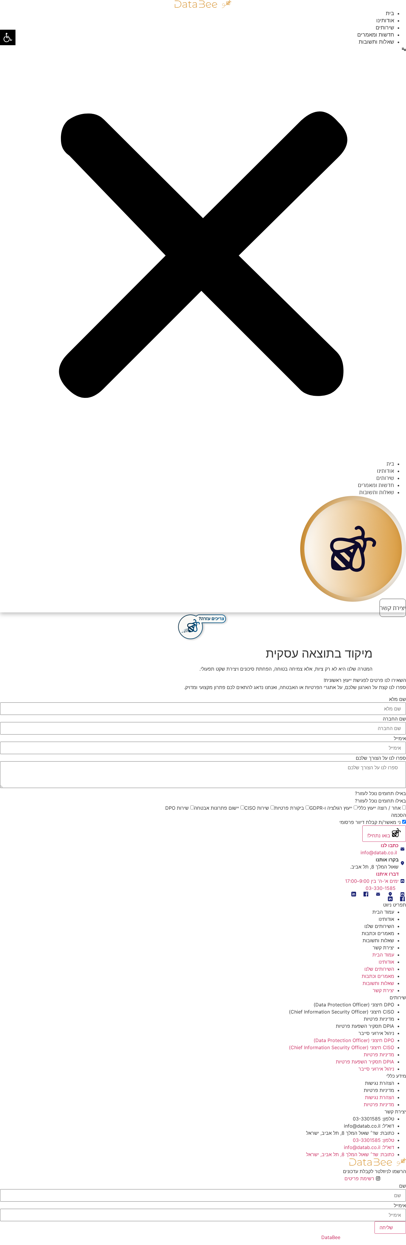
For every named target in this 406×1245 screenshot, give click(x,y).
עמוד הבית (383, 912)
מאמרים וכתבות (378, 933)
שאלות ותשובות (376, 42)
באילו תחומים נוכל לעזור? (380, 800)
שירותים (385, 27)
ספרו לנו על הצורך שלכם (381, 758)
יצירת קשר (383, 948)
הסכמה (398, 815)
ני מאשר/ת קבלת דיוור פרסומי (370, 822)
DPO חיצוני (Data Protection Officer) (354, 1005)
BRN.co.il (279, 1237)
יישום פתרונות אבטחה (216, 808)
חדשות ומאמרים (375, 34)
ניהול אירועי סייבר (376, 1033)
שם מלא (397, 699)
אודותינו (385, 20)
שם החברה (394, 718)
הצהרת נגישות (379, 1083)
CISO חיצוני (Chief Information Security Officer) (341, 1012)
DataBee (330, 1237)
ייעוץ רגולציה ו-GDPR (330, 808)
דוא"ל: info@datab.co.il (369, 1126)
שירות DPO (177, 808)
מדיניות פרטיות (379, 1019)
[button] (7, 37)
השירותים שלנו (379, 926)
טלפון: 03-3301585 (373, 1119)
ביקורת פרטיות (289, 808)
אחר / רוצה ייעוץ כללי (379, 808)
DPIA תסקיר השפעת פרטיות (365, 1026)
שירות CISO (256, 808)
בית (390, 13)
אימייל (400, 738)
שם (402, 1185)
